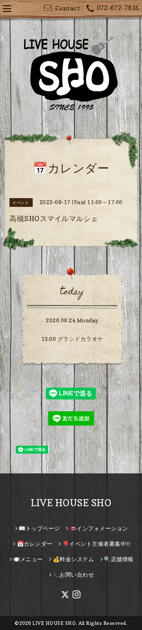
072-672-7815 (118, 8)
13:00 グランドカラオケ (72, 338)
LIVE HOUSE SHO (71, 503)
